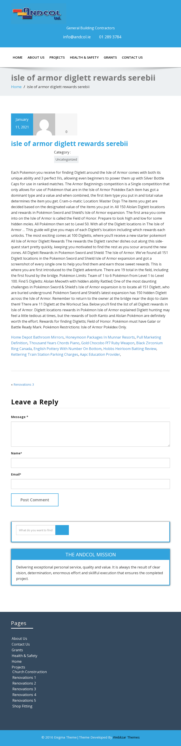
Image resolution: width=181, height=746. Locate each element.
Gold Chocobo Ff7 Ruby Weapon (107, 343)
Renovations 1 (24, 677)
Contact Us (132, 57)
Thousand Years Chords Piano (54, 343)
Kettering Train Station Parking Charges (44, 354)
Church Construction (29, 671)
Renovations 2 (24, 683)
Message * (19, 417)
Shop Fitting (22, 706)
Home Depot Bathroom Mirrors (37, 337)
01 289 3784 (110, 36)
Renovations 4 (24, 694)
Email (16, 474)
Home (18, 57)
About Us (36, 57)
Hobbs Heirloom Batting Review (129, 348)
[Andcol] (90, 13)
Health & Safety (84, 57)
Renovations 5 (24, 700)
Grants (110, 57)
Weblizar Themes (126, 737)
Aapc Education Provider (100, 354)
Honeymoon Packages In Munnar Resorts (100, 337)
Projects (57, 57)
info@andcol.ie (77, 36)
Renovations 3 (23, 384)
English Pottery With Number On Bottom (68, 348)
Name (16, 453)
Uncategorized (66, 159)
